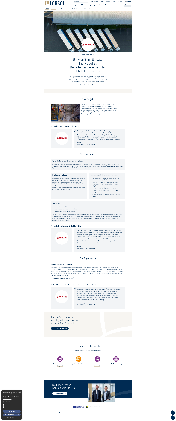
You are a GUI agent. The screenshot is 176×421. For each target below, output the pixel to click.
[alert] (11, 405)
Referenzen (127, 5)
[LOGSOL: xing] (92, 418)
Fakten (118, 413)
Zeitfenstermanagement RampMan (60, 364)
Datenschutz (110, 413)
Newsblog (108, 1)
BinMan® (82, 85)
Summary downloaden (61, 328)
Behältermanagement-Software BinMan (101, 106)
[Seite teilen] (173, 412)
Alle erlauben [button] (11, 411)
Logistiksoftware (98, 5)
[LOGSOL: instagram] (85, 418)
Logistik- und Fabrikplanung (82, 5)
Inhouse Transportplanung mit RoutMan (97, 364)
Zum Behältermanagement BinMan (63, 278)
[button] (12, 417)
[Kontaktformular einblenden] (173, 417)
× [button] (20, 391)
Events (114, 1)
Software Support (95, 1)
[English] (128, 1)
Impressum (100, 413)
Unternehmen (117, 5)
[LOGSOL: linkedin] (78, 418)
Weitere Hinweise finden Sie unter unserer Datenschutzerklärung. (11, 398)
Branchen (108, 5)
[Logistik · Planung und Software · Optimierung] (55, 3)
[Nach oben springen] (173, 408)
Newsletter (69, 413)
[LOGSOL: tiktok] (95, 418)
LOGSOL (47, 8)
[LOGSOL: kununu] (98, 418)
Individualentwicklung (116, 364)
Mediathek (120, 1)
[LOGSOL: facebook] (88, 418)
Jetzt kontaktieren (61, 393)
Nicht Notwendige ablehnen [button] (12, 414)
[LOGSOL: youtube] (81, 418)
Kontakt (102, 1)
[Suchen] (87, 2)
